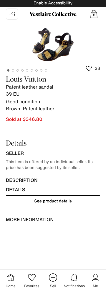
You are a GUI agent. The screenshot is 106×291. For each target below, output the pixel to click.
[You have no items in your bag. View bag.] (94, 14)
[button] (94, 14)
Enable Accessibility (53, 3)
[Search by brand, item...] (12, 14)
